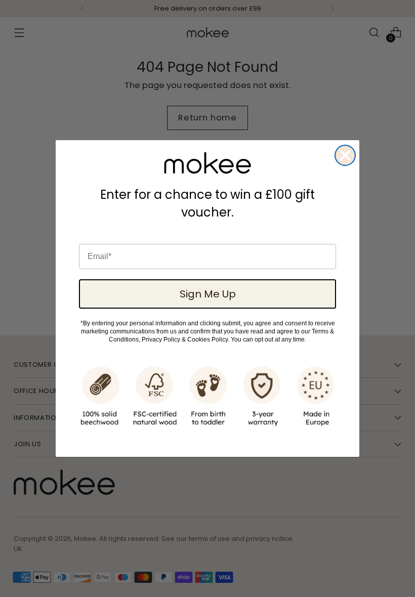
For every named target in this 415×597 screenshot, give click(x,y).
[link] (207, 163)
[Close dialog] (345, 155)
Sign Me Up (208, 294)
